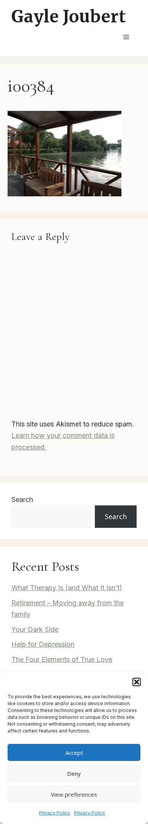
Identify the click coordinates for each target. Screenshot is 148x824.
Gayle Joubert (68, 16)
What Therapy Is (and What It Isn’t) (66, 588)
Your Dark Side (34, 629)
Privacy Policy (54, 813)
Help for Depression (42, 644)
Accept (74, 752)
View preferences (74, 794)
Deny (74, 773)
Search (22, 500)
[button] (136, 682)
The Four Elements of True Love (61, 659)
